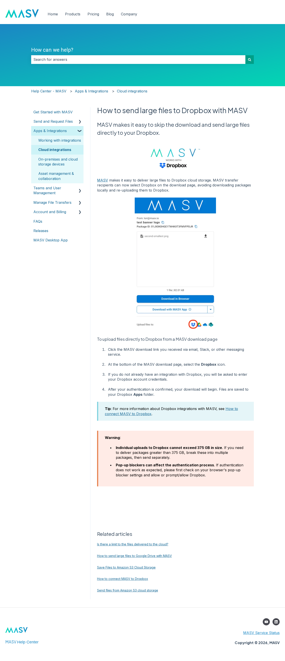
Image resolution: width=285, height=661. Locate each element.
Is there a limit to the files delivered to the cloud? (132, 544)
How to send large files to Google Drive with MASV (134, 556)
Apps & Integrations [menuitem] (50, 131)
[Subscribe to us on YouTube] (266, 621)
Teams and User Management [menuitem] (47, 190)
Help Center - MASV (48, 91)
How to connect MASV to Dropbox (122, 579)
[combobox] (138, 59)
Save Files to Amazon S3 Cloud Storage (126, 567)
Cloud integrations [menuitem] (54, 149)
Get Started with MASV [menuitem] (53, 112)
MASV (102, 180)
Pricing (93, 14)
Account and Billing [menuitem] (49, 212)
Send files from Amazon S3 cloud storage (127, 590)
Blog (110, 14)
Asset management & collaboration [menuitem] (56, 176)
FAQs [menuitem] (37, 221)
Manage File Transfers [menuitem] (52, 202)
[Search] (249, 59)
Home (53, 14)
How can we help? (52, 50)
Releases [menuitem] (40, 230)
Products (72, 14)
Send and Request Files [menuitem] (53, 121)
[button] (79, 121)
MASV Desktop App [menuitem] (50, 240)
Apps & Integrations (91, 91)
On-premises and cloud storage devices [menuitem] (58, 161)
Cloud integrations (132, 91)
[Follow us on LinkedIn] (276, 621)
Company (129, 14)
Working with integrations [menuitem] (59, 140)
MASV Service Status (261, 632)
